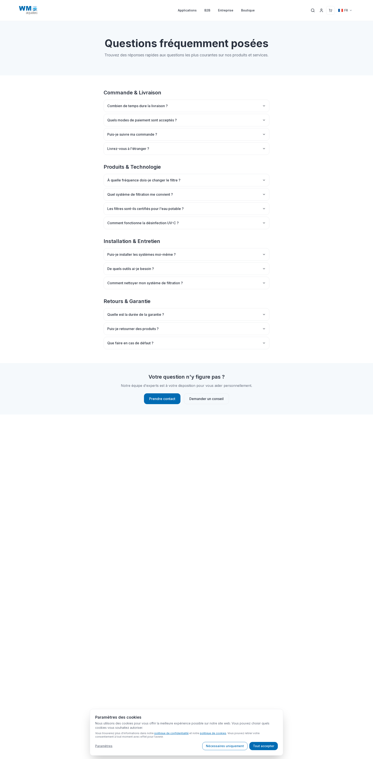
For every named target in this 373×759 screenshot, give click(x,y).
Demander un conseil (206, 399)
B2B (207, 10)
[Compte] (321, 10)
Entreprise (225, 10)
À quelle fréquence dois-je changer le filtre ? (143, 180)
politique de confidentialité (171, 733)
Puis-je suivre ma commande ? (132, 134)
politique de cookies (213, 733)
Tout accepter (263, 746)
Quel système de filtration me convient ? (140, 194)
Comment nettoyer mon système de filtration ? (145, 283)
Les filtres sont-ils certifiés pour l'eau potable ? (145, 208)
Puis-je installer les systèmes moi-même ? (141, 254)
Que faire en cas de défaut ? (130, 343)
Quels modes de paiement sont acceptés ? (142, 120)
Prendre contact (162, 399)
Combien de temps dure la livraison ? (137, 106)
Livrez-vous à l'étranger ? (128, 148)
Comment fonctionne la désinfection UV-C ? (143, 223)
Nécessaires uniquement (225, 746)
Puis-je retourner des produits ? (133, 329)
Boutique (248, 10)
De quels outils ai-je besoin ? (130, 269)
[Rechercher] (313, 10)
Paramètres (103, 746)
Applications (187, 10)
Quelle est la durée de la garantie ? (135, 314)
